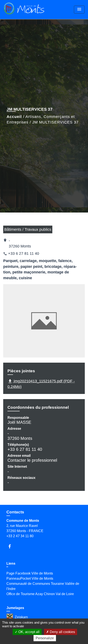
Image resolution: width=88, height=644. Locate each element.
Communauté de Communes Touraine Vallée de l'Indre (42, 586)
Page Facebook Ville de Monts (29, 573)
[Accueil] (23, 10)
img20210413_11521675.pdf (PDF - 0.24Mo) (41, 384)
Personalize (45, 638)
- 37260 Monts (20, 243)
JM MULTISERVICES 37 (55, 122)
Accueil (14, 117)
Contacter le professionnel (32, 460)
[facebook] (11, 546)
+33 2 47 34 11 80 (20, 536)
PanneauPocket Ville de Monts (29, 578)
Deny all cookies (62, 632)
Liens (10, 563)
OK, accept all (29, 632)
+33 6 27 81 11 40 (23, 253)
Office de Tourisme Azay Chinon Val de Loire (40, 594)
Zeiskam (21, 617)
